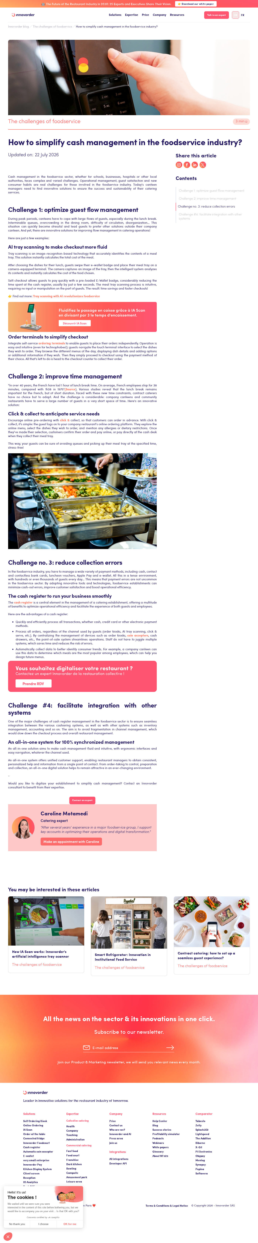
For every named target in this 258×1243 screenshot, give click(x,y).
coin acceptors (137, 635)
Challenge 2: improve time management (208, 198)
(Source (70, 389)
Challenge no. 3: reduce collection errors (206, 206)
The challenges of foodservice (52, 26)
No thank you (17, 1223)
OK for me (69, 1223)
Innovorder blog (18, 26)
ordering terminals (52, 343)
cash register (23, 602)
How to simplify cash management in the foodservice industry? (117, 26)
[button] (115, 15)
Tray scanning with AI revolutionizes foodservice (66, 296)
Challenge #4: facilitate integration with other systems (210, 216)
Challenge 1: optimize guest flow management (211, 190)
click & (64, 420)
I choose (43, 1223)
